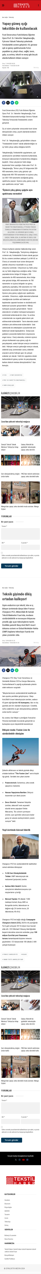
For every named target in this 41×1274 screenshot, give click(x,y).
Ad (3, 543)
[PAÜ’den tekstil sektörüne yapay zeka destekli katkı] (30, 463)
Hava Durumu (9, 1239)
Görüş (6, 1225)
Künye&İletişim (9, 1255)
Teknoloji (36, 67)
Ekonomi (7, 1204)
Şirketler (7, 1211)
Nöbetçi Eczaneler (10, 1235)
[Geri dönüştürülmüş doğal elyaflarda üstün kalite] (10, 463)
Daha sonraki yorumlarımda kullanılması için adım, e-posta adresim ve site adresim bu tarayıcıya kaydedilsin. (20, 557)
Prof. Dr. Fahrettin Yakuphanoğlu (14, 380)
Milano (24, 954)
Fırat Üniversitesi (16, 375)
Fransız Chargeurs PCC (11, 954)
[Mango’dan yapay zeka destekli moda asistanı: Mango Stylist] (20, 492)
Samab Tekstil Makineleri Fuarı (13, 959)
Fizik (5, 375)
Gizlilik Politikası (10, 1259)
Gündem (7, 1200)
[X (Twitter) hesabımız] (16, 1160)
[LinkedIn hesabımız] (27, 1160)
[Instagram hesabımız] (19, 1160)
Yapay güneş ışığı (9, 385)
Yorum (4, 526)
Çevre (6, 1218)
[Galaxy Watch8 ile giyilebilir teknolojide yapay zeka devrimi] (30, 433)
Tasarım (7, 1214)
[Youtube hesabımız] (23, 1160)
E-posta (24, 543)
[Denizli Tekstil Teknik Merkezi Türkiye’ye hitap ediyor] (10, 433)
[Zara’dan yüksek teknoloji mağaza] (20, 407)
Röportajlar (8, 1207)
